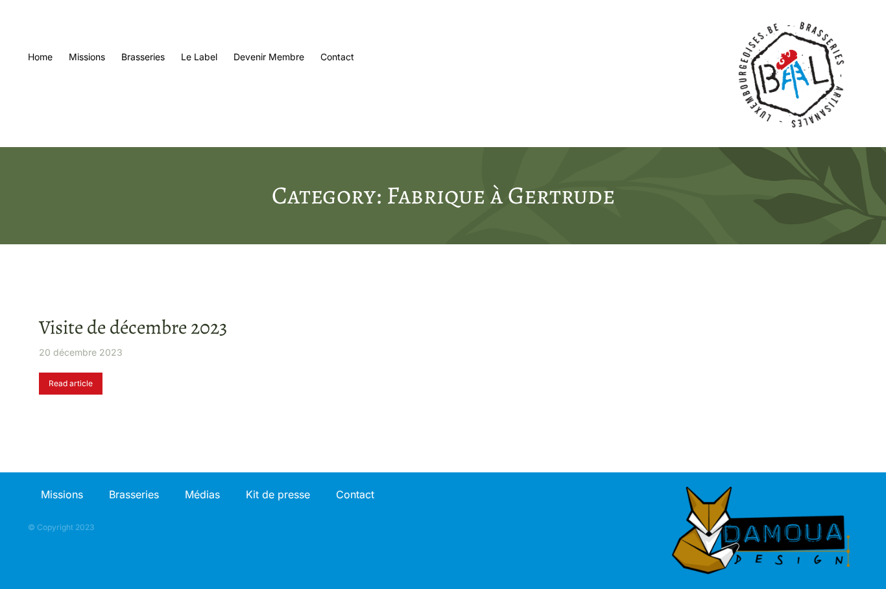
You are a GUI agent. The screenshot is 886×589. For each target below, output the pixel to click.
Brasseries (134, 494)
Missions (62, 494)
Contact (355, 494)
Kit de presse (278, 494)
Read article (71, 383)
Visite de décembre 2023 (133, 327)
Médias (202, 494)
